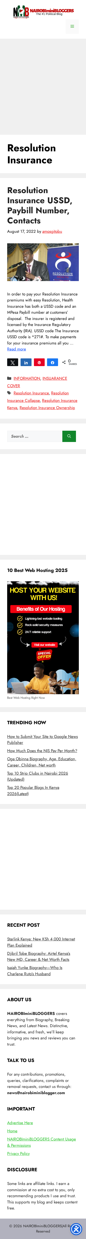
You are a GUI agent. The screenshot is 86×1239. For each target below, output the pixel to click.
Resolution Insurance (31, 393)
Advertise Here (20, 1123)
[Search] (69, 436)
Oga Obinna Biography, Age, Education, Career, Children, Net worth (41, 762)
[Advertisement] (43, 84)
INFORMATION (27, 378)
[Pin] (39, 362)
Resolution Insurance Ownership (47, 408)
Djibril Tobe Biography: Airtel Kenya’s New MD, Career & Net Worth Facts (38, 957)
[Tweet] (12, 362)
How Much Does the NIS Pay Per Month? (42, 751)
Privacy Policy (18, 1153)
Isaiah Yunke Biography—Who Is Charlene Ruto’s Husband (34, 971)
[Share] (26, 362)
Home (12, 1131)
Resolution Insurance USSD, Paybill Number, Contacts (39, 205)
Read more (16, 349)
